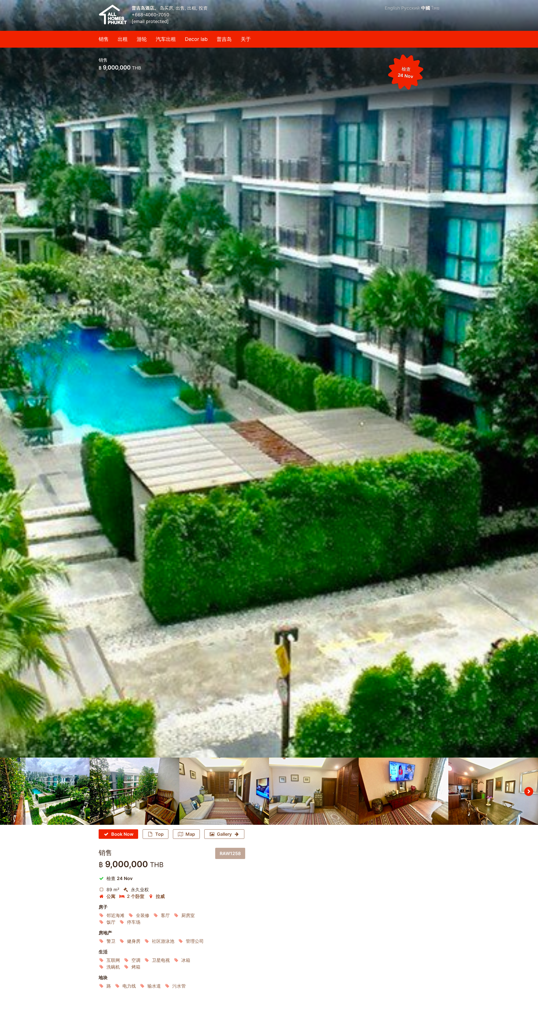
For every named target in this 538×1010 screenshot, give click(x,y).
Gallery (224, 834)
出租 (123, 39)
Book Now (122, 834)
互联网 (113, 960)
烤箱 (135, 967)
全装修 (142, 915)
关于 (246, 39)
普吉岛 (224, 39)
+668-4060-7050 (150, 14)
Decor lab (196, 39)
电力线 (129, 986)
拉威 (160, 896)
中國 (425, 8)
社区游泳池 (163, 941)
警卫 (110, 941)
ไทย (435, 8)
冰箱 (185, 960)
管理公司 (195, 941)
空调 (135, 960)
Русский (410, 8)
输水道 (154, 986)
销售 (104, 39)
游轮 (142, 39)
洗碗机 (113, 967)
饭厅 (110, 922)
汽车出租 (166, 39)
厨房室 (188, 915)
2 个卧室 (135, 896)
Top (159, 834)
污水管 (179, 986)
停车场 (133, 922)
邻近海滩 (115, 915)
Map (190, 834)
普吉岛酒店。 (146, 8)
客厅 (165, 915)
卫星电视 (161, 960)
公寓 (110, 896)
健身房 (133, 941)
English (392, 8)
